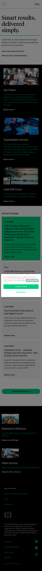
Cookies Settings (21, 292)
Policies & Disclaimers (32, 280)
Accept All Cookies (21, 286)
